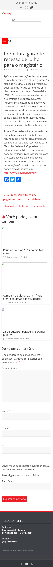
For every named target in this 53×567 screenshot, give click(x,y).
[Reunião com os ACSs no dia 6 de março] (26, 228)
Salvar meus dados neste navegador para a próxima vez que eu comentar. (26, 467)
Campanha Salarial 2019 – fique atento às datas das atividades (22, 297)
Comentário (9, 368)
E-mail (6, 428)
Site (4, 445)
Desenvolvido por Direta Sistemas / (12, 551)
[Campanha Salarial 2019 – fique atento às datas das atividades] (24, 264)
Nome (6, 411)
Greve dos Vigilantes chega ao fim (27, 206)
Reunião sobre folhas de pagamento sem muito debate (22, 197)
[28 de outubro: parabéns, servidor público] (26, 309)
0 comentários (39, 69)
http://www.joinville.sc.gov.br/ (20, 172)
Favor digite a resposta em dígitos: (21, 475)
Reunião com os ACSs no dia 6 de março (23, 251)
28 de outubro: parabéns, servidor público (24, 333)
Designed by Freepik (27, 551)
